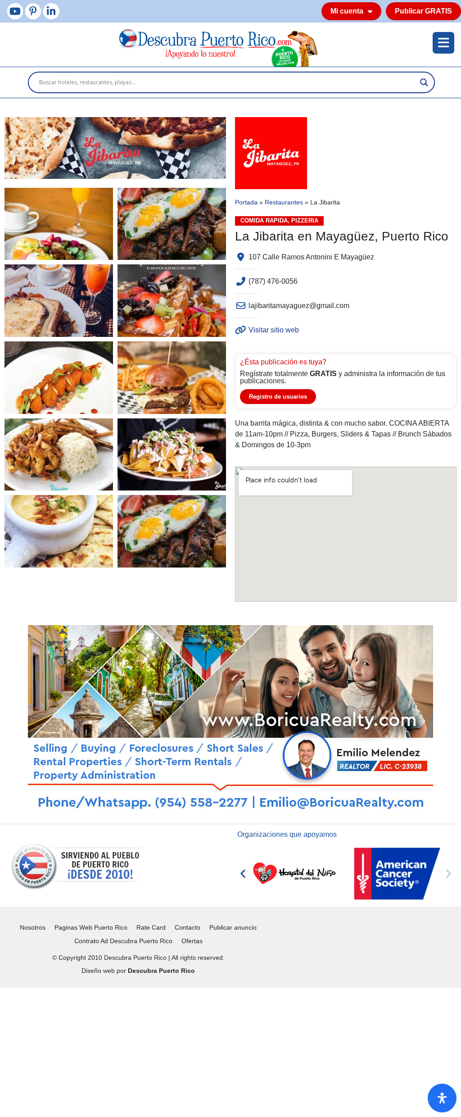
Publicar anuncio (233, 927)
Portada (246, 202)
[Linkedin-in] (51, 11)
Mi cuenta (346, 11)
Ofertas (192, 940)
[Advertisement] (230, 1051)
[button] (243, 873)
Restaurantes (284, 202)
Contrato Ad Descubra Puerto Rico (123, 940)
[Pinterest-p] (33, 11)
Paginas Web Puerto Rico (90, 927)
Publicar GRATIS (423, 11)
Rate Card (151, 927)
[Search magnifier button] (424, 82)
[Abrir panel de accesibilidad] (442, 1098)
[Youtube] (15, 11)
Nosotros (32, 927)
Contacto (187, 927)
